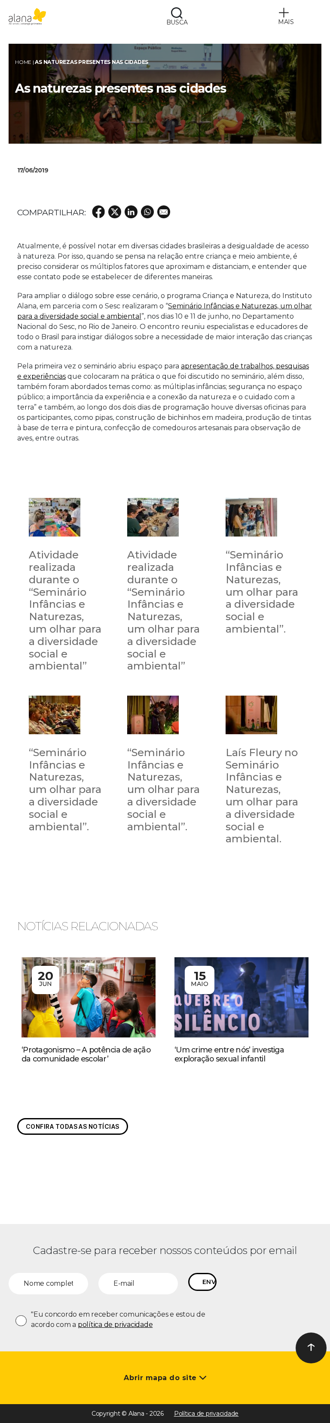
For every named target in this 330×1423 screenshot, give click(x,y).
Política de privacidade (206, 1413)
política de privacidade (115, 1324)
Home (23, 62)
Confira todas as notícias (72, 1126)
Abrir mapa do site (161, 1378)
